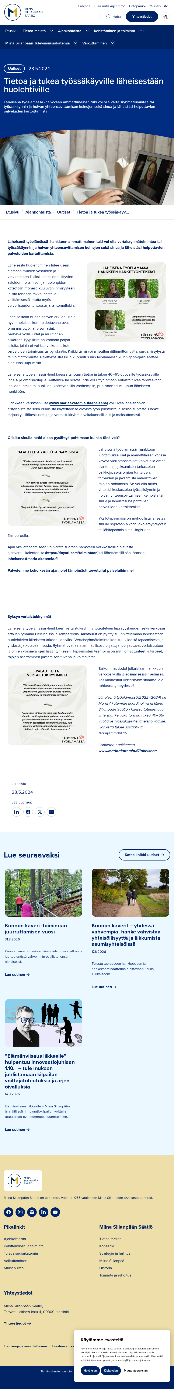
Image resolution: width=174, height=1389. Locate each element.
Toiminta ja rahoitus (115, 1276)
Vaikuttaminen (15, 1261)
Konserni (106, 1246)
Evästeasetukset (64, 1347)
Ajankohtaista (38, 212)
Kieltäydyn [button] (111, 1370)
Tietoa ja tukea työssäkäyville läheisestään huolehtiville (103, 212)
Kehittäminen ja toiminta (24, 1246)
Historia (105, 1268)
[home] (23, 12)
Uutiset (63, 212)
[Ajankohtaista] (51, 30)
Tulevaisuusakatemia (21, 1254)
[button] (38, 31)
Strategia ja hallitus (114, 1254)
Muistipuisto (14, 1268)
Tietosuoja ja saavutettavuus (26, 1347)
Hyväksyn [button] (90, 1370)
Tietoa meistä (110, 1239)
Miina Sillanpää (111, 1261)
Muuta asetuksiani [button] (136, 1370)
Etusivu (11, 30)
